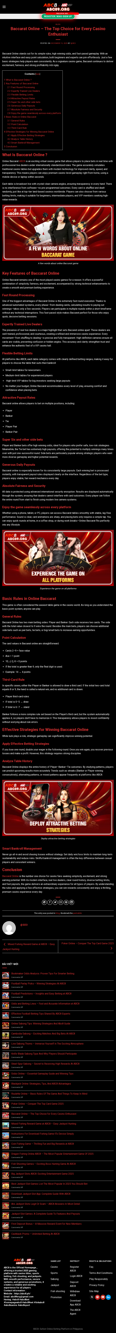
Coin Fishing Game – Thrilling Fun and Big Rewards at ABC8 (42, 1143)
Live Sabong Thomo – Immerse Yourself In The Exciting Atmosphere (47, 1043)
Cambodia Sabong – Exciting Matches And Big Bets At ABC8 (43, 1033)
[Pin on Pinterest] (66, 902)
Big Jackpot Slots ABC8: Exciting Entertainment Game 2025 (42, 1173)
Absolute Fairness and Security (24, 109)
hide (38, 74)
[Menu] (4, 6)
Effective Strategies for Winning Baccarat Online (29, 131)
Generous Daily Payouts (21, 105)
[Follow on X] (92, 1297)
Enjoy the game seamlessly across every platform (34, 113)
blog (58, 24)
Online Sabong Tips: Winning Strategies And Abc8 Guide (40, 1023)
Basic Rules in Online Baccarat (20, 116)
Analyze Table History (20, 139)
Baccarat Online (10, 876)
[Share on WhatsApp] (44, 902)
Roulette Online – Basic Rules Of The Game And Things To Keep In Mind (49, 1093)
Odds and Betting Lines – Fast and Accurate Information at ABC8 (45, 1003)
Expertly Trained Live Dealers (23, 91)
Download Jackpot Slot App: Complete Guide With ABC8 (40, 1193)
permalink (77, 913)
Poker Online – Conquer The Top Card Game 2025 (37, 1103)
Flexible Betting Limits (20, 94)
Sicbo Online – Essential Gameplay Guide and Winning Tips (42, 1073)
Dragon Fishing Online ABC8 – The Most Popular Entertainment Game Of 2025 (52, 1153)
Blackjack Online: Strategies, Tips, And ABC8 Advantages (41, 1083)
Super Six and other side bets (24, 102)
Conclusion (10, 146)
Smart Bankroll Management (23, 142)
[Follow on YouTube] (102, 1297)
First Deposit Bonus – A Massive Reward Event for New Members (46, 1223)
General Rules (16, 120)
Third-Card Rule (17, 128)
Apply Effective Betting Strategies (26, 135)
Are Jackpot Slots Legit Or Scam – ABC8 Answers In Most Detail (45, 1203)
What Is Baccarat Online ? (18, 80)
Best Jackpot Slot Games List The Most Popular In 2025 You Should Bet (49, 1183)
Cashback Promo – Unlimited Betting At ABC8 (35, 1233)
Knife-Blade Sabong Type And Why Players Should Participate (44, 1053)
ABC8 (22, 161)
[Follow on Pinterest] (97, 1297)
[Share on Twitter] (55, 902)
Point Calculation (17, 124)
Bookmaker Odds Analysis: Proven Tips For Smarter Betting (42, 973)
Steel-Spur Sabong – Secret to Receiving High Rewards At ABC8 (45, 1063)
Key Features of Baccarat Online (21, 83)
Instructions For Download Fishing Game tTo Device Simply (42, 1133)
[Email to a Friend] (60, 902)
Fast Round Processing (21, 87)
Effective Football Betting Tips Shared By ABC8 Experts (40, 1013)
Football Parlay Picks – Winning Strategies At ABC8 (38, 983)
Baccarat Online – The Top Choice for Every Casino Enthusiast (43, 1113)
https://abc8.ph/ (22, 1293)
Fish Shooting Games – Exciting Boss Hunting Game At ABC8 (43, 1163)
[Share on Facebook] (49, 902)
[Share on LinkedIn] (71, 902)
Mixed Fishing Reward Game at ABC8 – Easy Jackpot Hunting (43, 1123)
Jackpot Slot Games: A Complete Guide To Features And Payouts (45, 1213)
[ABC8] (58, 7)
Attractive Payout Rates (21, 98)
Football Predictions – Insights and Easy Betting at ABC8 (41, 993)
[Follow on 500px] (108, 1297)
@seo (73, 43)
